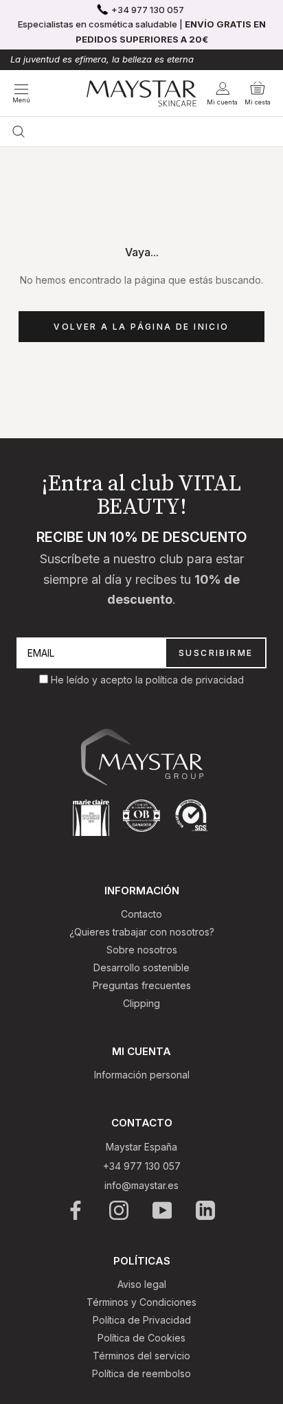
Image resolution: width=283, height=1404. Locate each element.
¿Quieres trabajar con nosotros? (141, 932)
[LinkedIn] (206, 1210)
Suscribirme (216, 653)
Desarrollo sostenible (141, 967)
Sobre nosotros (141, 949)
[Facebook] (76, 1210)
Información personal (142, 1074)
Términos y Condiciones (141, 1302)
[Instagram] (120, 1210)
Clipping (141, 1003)
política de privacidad (195, 680)
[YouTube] (163, 1210)
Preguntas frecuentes (142, 985)
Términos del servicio (141, 1355)
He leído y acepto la (98, 680)
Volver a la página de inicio (141, 326)
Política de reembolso (141, 1373)
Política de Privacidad (142, 1320)
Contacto (141, 914)
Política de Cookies (141, 1338)
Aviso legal (141, 1284)
